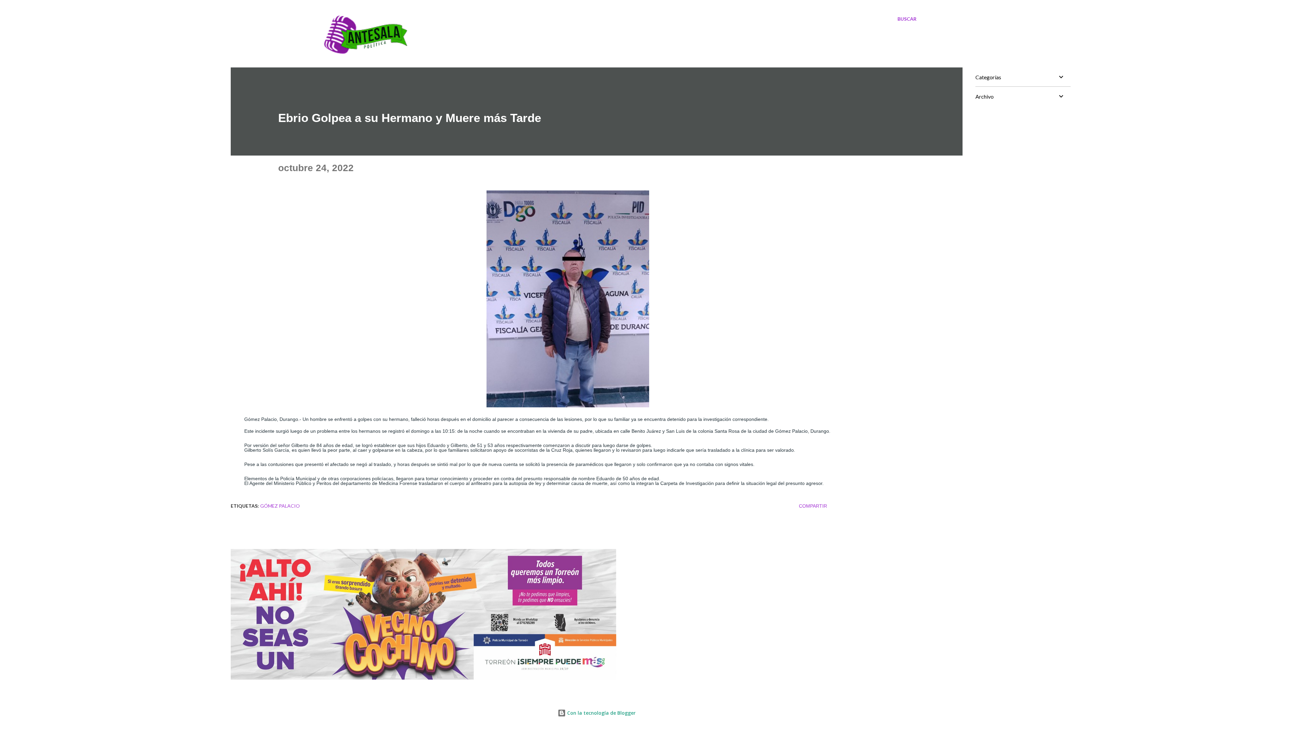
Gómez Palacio (280, 506)
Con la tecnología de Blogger (601, 713)
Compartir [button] (813, 506)
